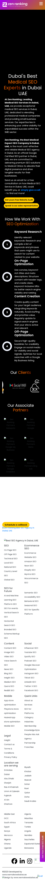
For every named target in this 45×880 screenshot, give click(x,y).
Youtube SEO (30, 652)
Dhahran (8, 804)
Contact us (9, 744)
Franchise (29, 747)
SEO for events (11, 608)
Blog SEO (8, 673)
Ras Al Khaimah (11, 787)
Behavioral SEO (31, 601)
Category (28, 717)
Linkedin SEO (30, 682)
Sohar (27, 784)
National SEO (10, 567)
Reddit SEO (9, 690)
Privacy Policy (10, 757)
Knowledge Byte (32, 730)
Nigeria (7, 839)
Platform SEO (10, 604)
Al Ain (6, 799)
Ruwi (26, 788)
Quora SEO (9, 686)
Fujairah (7, 795)
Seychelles (29, 839)
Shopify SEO (30, 570)
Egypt (7, 826)
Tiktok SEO (29, 677)
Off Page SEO (10, 554)
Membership (30, 726)
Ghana (7, 843)
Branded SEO (10, 629)
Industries (28, 721)
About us (28, 700)
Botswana (29, 848)
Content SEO (10, 648)
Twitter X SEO (30, 686)
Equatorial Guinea (32, 843)
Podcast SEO (30, 660)
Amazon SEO (30, 561)
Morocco (8, 835)
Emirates (8, 770)
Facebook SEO (31, 690)
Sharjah (7, 782)
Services (28, 704)
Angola (27, 831)
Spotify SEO (29, 656)
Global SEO (9, 579)
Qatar (27, 792)
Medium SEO (10, 682)
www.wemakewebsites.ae (15, 874)
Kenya (7, 831)
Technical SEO (11, 558)
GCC (6, 818)
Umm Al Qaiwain (11, 791)
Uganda (7, 848)
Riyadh (27, 767)
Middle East (9, 814)
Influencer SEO (31, 648)
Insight (7, 740)
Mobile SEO (9, 726)
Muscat (27, 780)
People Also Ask (31, 734)
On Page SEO (10, 550)
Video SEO (9, 656)
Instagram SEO (31, 673)
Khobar (27, 771)
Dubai (6, 774)
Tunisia (27, 826)
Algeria (27, 814)
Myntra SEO (29, 574)
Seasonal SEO (30, 605)
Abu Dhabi (9, 778)
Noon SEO (28, 565)
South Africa (10, 822)
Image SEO (9, 652)
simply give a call (30, 189)
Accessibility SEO (32, 597)
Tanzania (28, 822)
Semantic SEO (31, 592)
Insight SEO (9, 677)
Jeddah (27, 775)
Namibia (28, 835)
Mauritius (28, 818)
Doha (26, 796)
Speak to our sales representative (21, 205)
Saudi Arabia (30, 801)
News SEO (8, 669)
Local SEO (8, 562)
